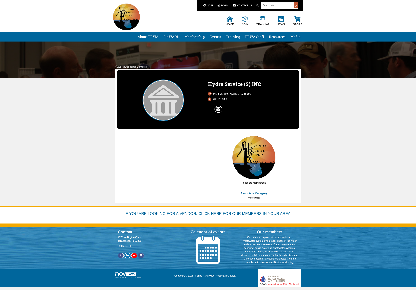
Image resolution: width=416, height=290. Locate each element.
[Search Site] (258, 5)
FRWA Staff (254, 36)
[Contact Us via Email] (141, 255)
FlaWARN (171, 36)
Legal (233, 275)
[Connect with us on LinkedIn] (127, 255)
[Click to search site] (296, 5)
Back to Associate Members (132, 66)
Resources (277, 36)
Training (233, 36)
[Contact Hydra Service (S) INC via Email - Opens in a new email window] (218, 109)
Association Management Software (128, 277)
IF (126, 213)
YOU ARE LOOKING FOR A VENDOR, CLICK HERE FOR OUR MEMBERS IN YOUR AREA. (210, 213)
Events (215, 36)
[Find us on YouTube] (134, 255)
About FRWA (148, 36)
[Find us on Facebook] (121, 255)
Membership (194, 36)
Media (295, 36)
